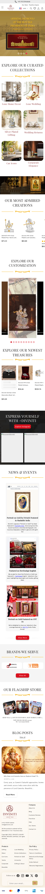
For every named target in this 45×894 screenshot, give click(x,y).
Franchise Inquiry (34, 5)
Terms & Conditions (35, 853)
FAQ (30, 822)
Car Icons (11, 163)
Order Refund (33, 862)
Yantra (4, 860)
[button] (2, 7)
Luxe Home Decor (11, 103)
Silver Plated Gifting (11, 133)
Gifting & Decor (19, 863)
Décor (4, 853)
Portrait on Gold (19, 856)
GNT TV (25, 627)
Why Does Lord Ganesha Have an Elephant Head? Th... (21, 776)
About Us (32, 808)
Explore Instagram (22, 426)
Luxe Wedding (33, 103)
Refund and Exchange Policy (36, 857)
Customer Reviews (35, 815)
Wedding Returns (33, 132)
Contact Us (32, 829)
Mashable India (19, 526)
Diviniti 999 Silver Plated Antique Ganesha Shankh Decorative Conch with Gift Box (24, 384)
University (17, 860)
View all (22, 737)
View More (22, 638)
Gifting (4, 849)
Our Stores (32, 825)
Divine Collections (20, 853)
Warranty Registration (36, 865)
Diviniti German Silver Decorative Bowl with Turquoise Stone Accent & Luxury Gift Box (9, 394)
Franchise (32, 818)
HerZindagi (18, 576)
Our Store (25, 5)
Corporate (5, 863)
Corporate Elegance (33, 164)
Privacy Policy (33, 849)
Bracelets (5, 867)
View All (22, 675)
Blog (30, 811)
